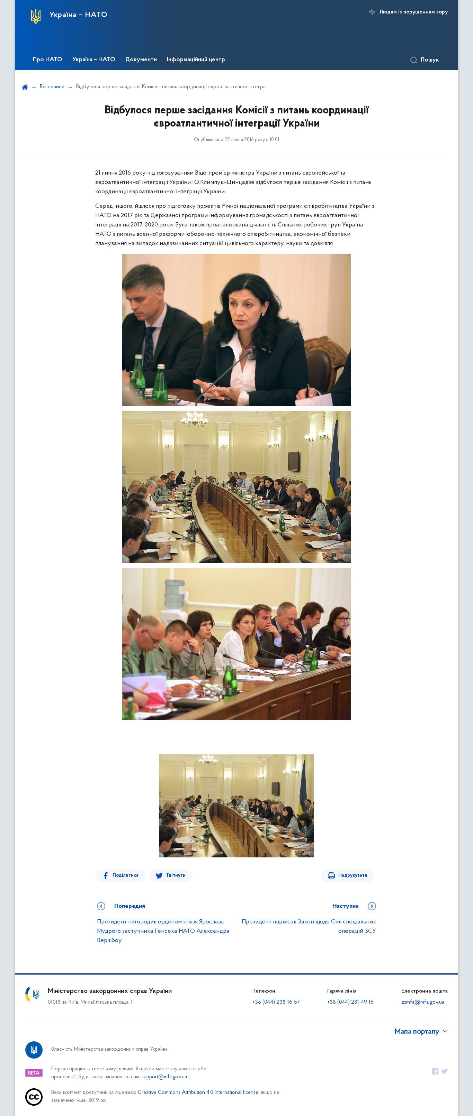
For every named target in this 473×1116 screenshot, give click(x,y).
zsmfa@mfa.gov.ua (422, 1002)
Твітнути (176, 875)
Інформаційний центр (196, 60)
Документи (141, 60)
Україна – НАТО (93, 60)
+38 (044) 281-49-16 (350, 1002)
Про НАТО (47, 60)
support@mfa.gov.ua (164, 1077)
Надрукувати (352, 875)
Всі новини (52, 87)
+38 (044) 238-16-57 (276, 1002)
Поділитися (126, 875)
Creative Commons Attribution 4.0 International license (198, 1092)
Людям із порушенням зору (414, 12)
